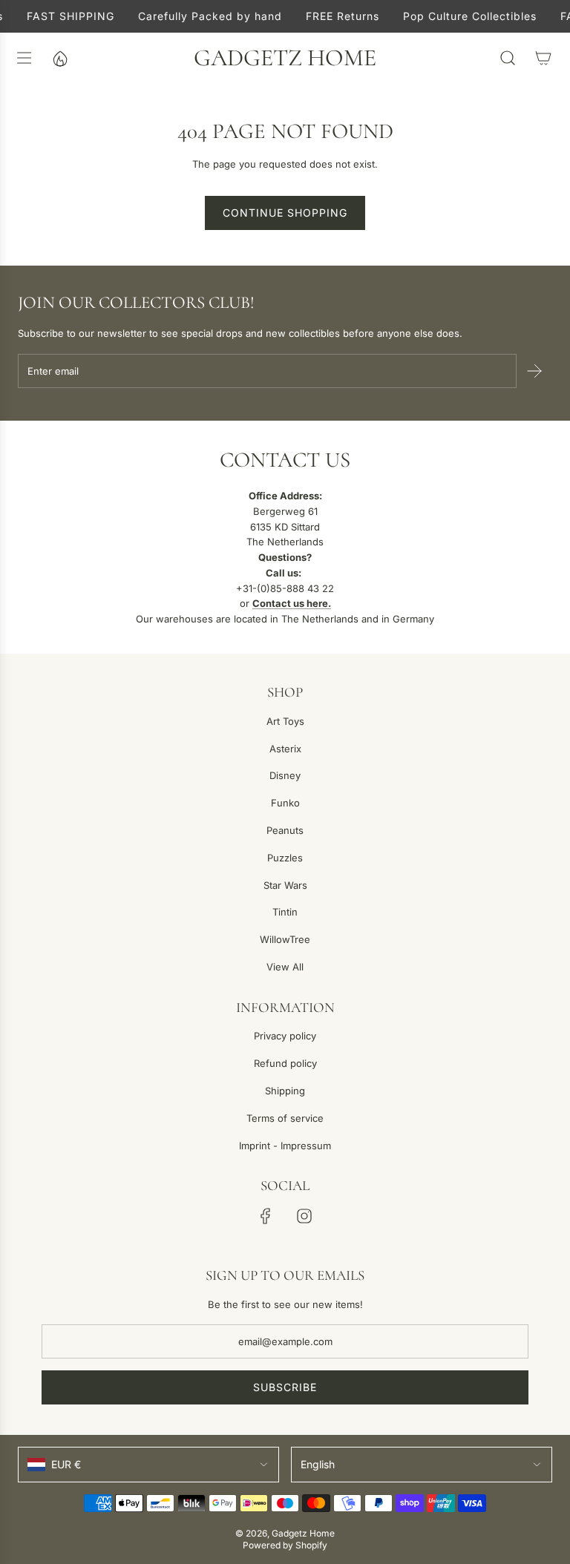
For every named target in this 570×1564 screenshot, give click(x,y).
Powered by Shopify (285, 1545)
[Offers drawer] (59, 58)
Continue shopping (285, 212)
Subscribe (285, 1387)
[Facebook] (266, 1216)
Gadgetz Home (285, 58)
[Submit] (534, 371)
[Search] (507, 58)
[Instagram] (304, 1216)
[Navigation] (24, 58)
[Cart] (543, 58)
